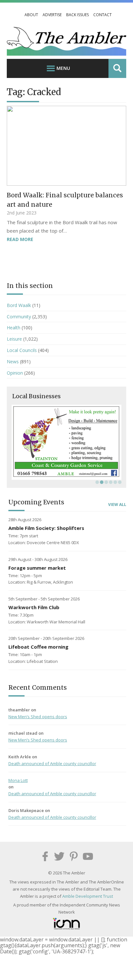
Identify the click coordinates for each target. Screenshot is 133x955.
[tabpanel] (67, 442)
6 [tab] (119, 482)
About (31, 14)
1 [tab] (96, 482)
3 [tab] (105, 482)
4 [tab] (110, 482)
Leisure (14, 339)
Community (19, 316)
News (13, 361)
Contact (102, 14)
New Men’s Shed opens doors (37, 716)
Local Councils (22, 350)
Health (13, 327)
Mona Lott (18, 780)
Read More (20, 239)
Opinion (15, 373)
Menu (63, 68)
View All (117, 504)
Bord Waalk (19, 305)
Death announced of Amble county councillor (52, 763)
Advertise (52, 14)
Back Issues (77, 14)
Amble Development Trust (87, 896)
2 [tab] (101, 482)
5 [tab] (114, 482)
